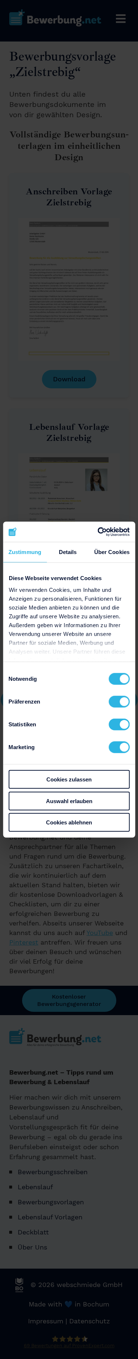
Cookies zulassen (69, 779)
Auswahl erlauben (69, 801)
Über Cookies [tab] (112, 552)
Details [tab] (68, 552)
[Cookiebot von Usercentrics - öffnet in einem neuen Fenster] (98, 531)
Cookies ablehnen (69, 822)
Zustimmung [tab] (24, 552)
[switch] (119, 702)
